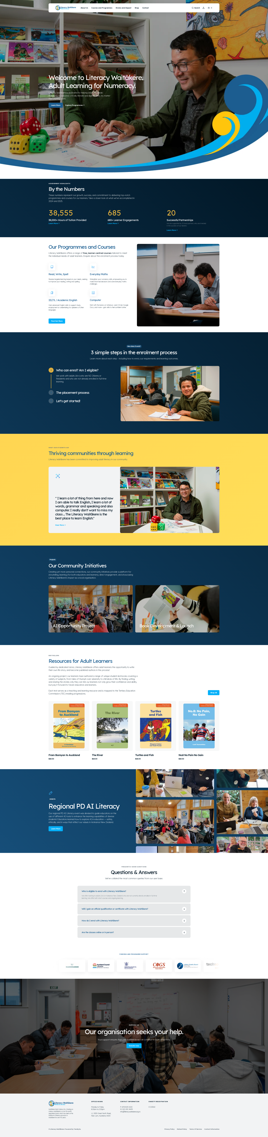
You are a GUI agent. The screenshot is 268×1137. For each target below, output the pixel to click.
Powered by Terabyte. (73, 1129)
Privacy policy (169, 1129)
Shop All (213, 693)
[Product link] (69, 730)
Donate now (134, 1046)
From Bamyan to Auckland (64, 755)
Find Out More (57, 321)
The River (97, 755)
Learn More (55, 105)
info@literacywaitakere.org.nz (130, 1112)
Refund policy (182, 1129)
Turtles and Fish (144, 755)
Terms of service (195, 1129)
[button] (196, 8)
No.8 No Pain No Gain (191, 755)
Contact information (211, 1129)
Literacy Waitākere (57, 1129)
